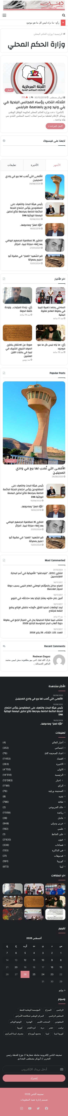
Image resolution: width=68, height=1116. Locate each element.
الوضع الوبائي (15, 1021)
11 (34, 960)
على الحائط (57, 834)
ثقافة (60, 801)
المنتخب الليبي (43, 1021)
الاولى (60, 769)
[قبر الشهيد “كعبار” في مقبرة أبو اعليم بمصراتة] (54, 260)
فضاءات (59, 845)
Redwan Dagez (41, 656)
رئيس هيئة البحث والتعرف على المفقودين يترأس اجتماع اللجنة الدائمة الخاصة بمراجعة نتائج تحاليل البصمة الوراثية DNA (25, 210)
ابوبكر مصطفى (56, 97)
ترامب (60, 1027)
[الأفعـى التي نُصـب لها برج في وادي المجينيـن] (54, 187)
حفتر (51, 1027)
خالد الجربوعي (56, 807)
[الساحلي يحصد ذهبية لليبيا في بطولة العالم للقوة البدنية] (50, 295)
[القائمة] (4, 15)
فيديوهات (58, 855)
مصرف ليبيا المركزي (14, 1033)
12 (25, 960)
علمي (60, 828)
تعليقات (11, 165)
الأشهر (57, 165)
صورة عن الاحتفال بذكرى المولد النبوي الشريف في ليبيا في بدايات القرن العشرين (19, 350)
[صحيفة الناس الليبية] (34, 6)
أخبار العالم (57, 742)
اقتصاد (60, 758)
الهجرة (29, 1021)
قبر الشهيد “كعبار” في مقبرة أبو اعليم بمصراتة (25, 258)
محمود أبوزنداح (34, 1033)
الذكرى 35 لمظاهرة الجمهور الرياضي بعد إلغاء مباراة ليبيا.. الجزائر (24, 242)
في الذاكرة (57, 850)
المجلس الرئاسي (56, 1016)
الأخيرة (34, 165)
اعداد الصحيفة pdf (54, 753)
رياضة (60, 812)
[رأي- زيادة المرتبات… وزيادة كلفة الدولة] (17, 295)
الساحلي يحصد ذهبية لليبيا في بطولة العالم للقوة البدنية (51, 311)
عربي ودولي (57, 823)
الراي (60, 785)
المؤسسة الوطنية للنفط (30, 1010)
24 (42, 974)
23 (52, 974)
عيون (60, 839)
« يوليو (62, 990)
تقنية (61, 796)
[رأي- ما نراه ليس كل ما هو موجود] (50, 333)
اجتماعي (59, 747)
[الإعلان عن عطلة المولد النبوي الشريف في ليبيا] (55, 914)
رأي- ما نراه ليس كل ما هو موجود (42, 22)
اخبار (58, 780)
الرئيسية (58, 34)
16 (52, 967)
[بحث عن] (63, 15)
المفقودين (59, 1021)
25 (34, 974)
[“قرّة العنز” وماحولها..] (54, 229)
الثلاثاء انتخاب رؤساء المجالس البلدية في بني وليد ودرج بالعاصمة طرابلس (34, 104)
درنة (42, 1027)
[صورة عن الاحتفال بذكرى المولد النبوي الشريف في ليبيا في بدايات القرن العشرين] (17, 333)
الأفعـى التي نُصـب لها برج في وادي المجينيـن (24, 178)
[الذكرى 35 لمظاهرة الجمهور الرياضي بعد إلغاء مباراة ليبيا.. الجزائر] (54, 245)
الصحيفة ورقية (55, 791)
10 (43, 960)
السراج (48, 1010)
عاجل (60, 818)
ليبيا (61, 866)
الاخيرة (59, 764)
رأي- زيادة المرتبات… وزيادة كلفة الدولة (18, 309)
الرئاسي (59, 1010)
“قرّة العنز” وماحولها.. (31, 225)
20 (16, 967)
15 (61, 967)
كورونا (60, 861)
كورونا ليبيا (58, 1033)
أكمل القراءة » (55, 126)
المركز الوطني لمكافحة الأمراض (29, 1016)
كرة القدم (31, 1027)
